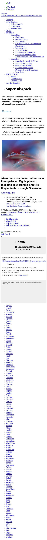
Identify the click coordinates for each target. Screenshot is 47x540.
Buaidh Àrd (19, 46)
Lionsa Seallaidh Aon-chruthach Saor (29, 57)
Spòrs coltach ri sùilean (24, 68)
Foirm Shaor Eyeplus (23, 63)
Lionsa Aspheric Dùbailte (25, 52)
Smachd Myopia (21, 50)
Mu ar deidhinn (11, 22)
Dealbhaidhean (16, 81)
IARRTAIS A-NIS (8, 193)
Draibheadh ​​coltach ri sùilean (26, 70)
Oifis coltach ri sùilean (23, 65)
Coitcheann (19, 37)
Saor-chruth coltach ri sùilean (26, 61)
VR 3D (8, 31)
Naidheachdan (16, 28)
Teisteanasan (15, 26)
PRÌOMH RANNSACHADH (17, 225)
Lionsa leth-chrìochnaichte (25, 55)
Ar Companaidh (17, 24)
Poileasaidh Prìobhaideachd (17, 212)
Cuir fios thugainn (13, 83)
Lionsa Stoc (15, 35)
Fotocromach (20, 41)
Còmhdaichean (16, 79)
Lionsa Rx (15, 59)
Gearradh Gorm (21, 39)
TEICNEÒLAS (12, 74)
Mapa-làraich (11, 221)
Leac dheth (19, 72)
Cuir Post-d (5, 234)
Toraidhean (10, 33)
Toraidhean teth (12, 219)
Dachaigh (9, 20)
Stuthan (13, 76)
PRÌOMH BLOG (12, 223)
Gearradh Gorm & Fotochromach (28, 44)
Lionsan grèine (21, 48)
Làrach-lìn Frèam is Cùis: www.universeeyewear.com (21, 16)
